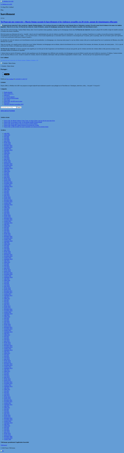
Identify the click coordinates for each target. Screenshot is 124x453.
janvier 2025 (7, 162)
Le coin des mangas (9, 96)
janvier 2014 (7, 362)
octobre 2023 (7, 185)
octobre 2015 (7, 330)
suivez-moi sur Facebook (8, 110)
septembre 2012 (8, 386)
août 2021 (6, 224)
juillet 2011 (7, 407)
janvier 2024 (7, 180)
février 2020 (7, 251)
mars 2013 (7, 377)
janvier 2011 (7, 416)
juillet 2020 (7, 244)
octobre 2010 (7, 421)
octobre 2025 (7, 148)
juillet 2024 (7, 171)
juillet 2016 (7, 316)
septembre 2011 (8, 404)
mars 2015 (7, 341)
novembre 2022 (8, 201)
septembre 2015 (8, 332)
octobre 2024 (7, 166)
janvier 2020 (7, 253)
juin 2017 (6, 300)
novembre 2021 (8, 219)
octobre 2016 (7, 312)
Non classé (7, 99)
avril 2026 (6, 139)
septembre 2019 (8, 259)
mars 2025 (7, 159)
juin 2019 (6, 263)
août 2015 (6, 333)
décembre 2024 (8, 163)
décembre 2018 (8, 272)
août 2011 (6, 406)
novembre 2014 (8, 347)
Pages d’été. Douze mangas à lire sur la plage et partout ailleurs (21, 123)
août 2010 (6, 424)
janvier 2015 (7, 344)
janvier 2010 (7, 435)
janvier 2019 (7, 271)
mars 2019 (7, 268)
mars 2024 (7, 177)
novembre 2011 (8, 401)
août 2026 (6, 133)
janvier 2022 (7, 216)
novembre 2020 (8, 238)
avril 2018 (6, 285)
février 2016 (7, 324)
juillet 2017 (7, 298)
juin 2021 (6, 227)
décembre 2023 (8, 182)
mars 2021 (7, 232)
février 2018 (7, 288)
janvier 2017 (7, 307)
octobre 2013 (7, 366)
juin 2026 (6, 136)
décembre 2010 (8, 418)
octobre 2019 (7, 257)
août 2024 (6, 169)
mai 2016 (6, 319)
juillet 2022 (7, 207)
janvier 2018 (7, 289)
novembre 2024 (8, 165)
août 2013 (6, 369)
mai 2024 (6, 174)
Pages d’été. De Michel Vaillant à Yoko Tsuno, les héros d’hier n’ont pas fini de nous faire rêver (29, 120)
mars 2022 (7, 213)
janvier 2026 (7, 144)
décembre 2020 (8, 236)
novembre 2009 (8, 438)
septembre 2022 (8, 204)
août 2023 (6, 188)
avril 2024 (6, 176)
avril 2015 (6, 339)
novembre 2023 (8, 183)
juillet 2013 (7, 371)
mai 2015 (6, 338)
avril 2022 (6, 212)
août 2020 (6, 242)
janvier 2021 (7, 235)
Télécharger (4, 445)
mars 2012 (7, 395)
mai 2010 (6, 429)
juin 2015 (6, 336)
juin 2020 (6, 245)
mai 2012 (6, 392)
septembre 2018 (8, 277)
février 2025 (7, 160)
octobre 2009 (7, 439)
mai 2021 (6, 229)
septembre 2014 (8, 350)
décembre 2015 (8, 327)
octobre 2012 (7, 385)
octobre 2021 (7, 221)
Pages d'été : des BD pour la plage (13, 101)
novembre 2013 (8, 365)
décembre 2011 (8, 400)
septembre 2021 (8, 222)
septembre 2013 (8, 368)
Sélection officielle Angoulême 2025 (13, 104)
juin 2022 (6, 209)
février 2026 (7, 142)
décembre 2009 (8, 436)
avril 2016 (6, 321)
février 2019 (7, 269)
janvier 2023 (7, 198)
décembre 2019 (8, 254)
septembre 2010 (8, 422)
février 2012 (7, 397)
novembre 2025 (8, 147)
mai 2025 (6, 156)
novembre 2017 (8, 292)
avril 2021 (6, 230)
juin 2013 (6, 372)
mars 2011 (7, 413)
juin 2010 (6, 427)
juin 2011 (6, 409)
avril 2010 (6, 430)
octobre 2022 (7, 203)
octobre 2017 (7, 294)
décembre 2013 (8, 363)
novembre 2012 (8, 383)
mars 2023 (7, 195)
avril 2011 (6, 412)
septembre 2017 (8, 295)
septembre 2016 (8, 313)
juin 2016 (6, 318)
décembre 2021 (8, 218)
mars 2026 (7, 141)
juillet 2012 (7, 389)
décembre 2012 (8, 382)
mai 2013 (6, 374)
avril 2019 (6, 266)
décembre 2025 (8, 145)
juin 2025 (6, 154)
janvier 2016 (7, 325)
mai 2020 (6, 247)
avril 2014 (6, 357)
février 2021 (7, 233)
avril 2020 (6, 248)
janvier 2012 (7, 398)
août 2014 (6, 351)
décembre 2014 (8, 345)
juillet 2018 (7, 280)
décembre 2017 (8, 291)
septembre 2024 (8, 168)
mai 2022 (6, 210)
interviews (7, 95)
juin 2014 (6, 354)
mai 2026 (6, 138)
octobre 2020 (7, 239)
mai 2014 (6, 356)
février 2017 (7, 306)
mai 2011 (6, 410)
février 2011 (7, 415)
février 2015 (7, 342)
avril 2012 (6, 394)
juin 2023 (6, 191)
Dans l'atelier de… (9, 93)
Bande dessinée (8, 92)
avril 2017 (6, 303)
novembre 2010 (8, 419)
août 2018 (6, 279)
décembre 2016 (8, 309)
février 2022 (7, 215)
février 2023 (7, 197)
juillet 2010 (7, 425)
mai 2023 (6, 192)
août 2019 (6, 260)
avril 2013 (6, 375)
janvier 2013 (7, 380)
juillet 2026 (7, 135)
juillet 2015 (7, 335)
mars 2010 (7, 432)
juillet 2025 (7, 153)
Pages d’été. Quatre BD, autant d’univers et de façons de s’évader (21, 125)
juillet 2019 (7, 262)
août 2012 (6, 388)
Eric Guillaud (10, 79)
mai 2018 (6, 283)
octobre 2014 (7, 348)
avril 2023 (6, 194)
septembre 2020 (8, 241)
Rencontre (7, 103)
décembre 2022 (8, 200)
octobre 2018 (7, 275)
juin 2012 (6, 391)
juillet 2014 (7, 353)
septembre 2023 (8, 186)
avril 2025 (6, 157)
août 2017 (6, 297)
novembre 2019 (8, 256)
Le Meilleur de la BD (6, 4)
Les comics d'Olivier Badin (11, 98)
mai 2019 (6, 265)
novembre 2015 (8, 329)
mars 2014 (7, 359)
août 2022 (6, 206)
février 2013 (7, 379)
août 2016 (6, 315)
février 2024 (7, 179)
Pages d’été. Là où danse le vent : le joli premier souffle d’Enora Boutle (23, 122)
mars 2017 (7, 304)
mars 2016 (7, 322)
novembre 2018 (8, 274)
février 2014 (7, 360)
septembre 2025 (8, 150)
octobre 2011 (7, 403)
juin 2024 (6, 172)
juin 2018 (6, 282)
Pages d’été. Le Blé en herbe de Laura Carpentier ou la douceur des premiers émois (26, 126)
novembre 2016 (8, 310)
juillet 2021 (7, 225)
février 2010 (7, 433)
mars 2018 (7, 286)
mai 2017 (6, 301)
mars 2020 (7, 250)
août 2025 (6, 151)
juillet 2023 (7, 189)
